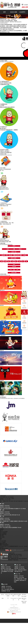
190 (0, 539)
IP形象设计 (13, 19)
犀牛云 (1, 530)
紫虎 (1, 538)
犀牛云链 (2, 535)
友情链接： (2, 529)
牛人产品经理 (2, 542)
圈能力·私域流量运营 (4, 545)
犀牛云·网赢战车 (3, 533)
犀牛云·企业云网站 (3, 531)
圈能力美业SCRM (3, 543)
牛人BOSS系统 (3, 540)
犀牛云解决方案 (3, 534)
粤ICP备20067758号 (4, 548)
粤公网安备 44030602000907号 (15, 612)
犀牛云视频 (2, 537)
